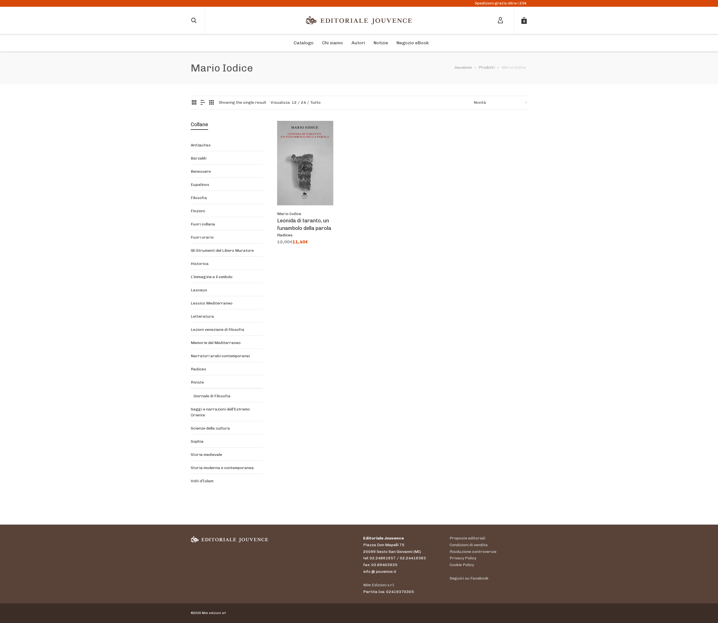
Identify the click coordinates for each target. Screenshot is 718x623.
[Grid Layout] (211, 103)
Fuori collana (203, 224)
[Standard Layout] (194, 103)
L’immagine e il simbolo (212, 276)
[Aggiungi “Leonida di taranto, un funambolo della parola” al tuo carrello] (290, 192)
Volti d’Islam (202, 481)
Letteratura (202, 316)
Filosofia (199, 197)
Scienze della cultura (210, 428)
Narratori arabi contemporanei (220, 356)
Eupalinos (200, 184)
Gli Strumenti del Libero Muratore (222, 250)
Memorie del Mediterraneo (216, 342)
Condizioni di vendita (469, 545)
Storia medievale (206, 454)
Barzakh (198, 158)
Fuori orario (202, 237)
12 (294, 102)
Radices (285, 235)
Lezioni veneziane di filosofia (217, 329)
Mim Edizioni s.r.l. (379, 585)
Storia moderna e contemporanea (222, 467)
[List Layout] (202, 103)
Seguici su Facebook (469, 578)
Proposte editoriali (467, 538)
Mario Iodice (289, 213)
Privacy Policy (463, 558)
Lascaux (199, 290)
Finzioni (198, 211)
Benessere (201, 171)
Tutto (315, 102)
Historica (200, 263)
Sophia (197, 441)
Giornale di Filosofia (212, 396)
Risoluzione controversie (473, 551)
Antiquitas (201, 145)
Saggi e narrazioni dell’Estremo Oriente (220, 412)
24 (303, 102)
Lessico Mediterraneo (212, 303)
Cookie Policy (462, 564)
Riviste (197, 382)
